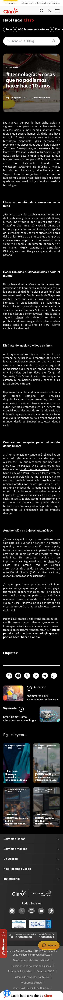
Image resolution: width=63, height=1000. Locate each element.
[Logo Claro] (11, 10)
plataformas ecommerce (34, 469)
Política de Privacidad (19, 971)
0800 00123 (46, 937)
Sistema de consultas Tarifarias (31, 977)
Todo (9, 29)
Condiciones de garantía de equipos (31, 966)
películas (12, 399)
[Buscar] (42, 10)
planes (19, 317)
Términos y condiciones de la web (31, 960)
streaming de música (33, 167)
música (25, 399)
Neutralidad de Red (31, 982)
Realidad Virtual (26, 152)
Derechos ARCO (45, 971)
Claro (51, 561)
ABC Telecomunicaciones (33, 29)
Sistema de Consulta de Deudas (31, 988)
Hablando (18, 21)
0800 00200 (24, 937)
